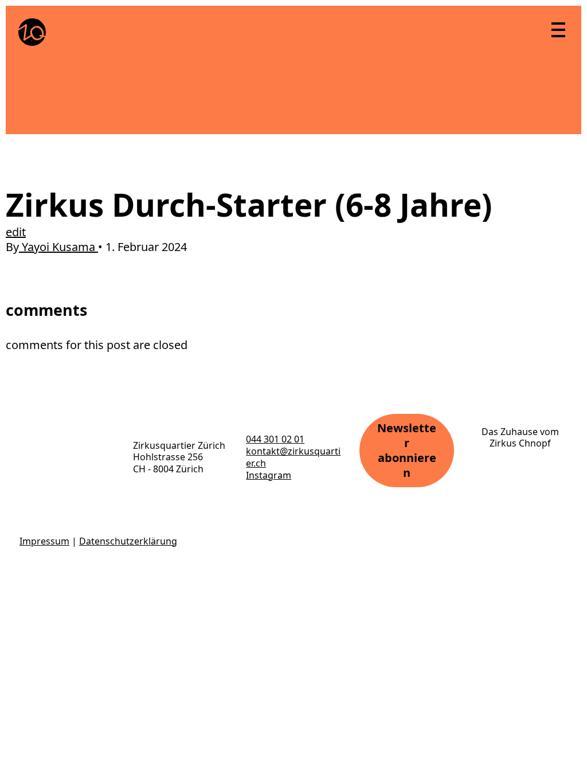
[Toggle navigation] (558, 29)
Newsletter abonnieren (406, 450)
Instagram (268, 475)
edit (16, 232)
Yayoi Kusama (58, 247)
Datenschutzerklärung (128, 541)
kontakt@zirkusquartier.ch (293, 457)
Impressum (44, 541)
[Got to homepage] (32, 32)
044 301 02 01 (275, 439)
